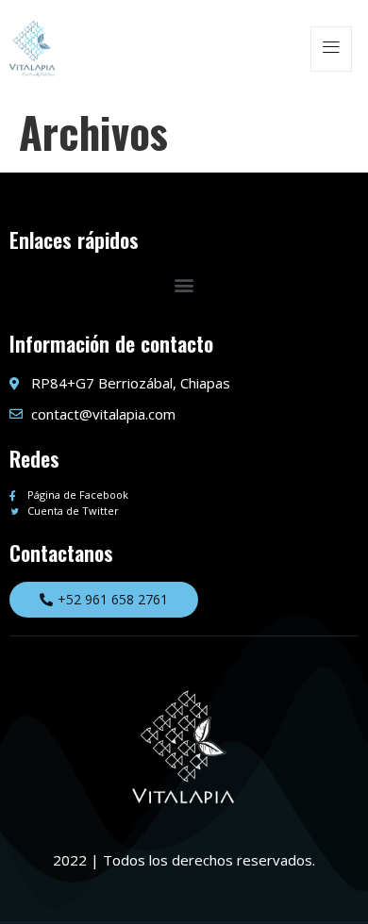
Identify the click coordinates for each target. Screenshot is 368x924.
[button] (184, 284)
